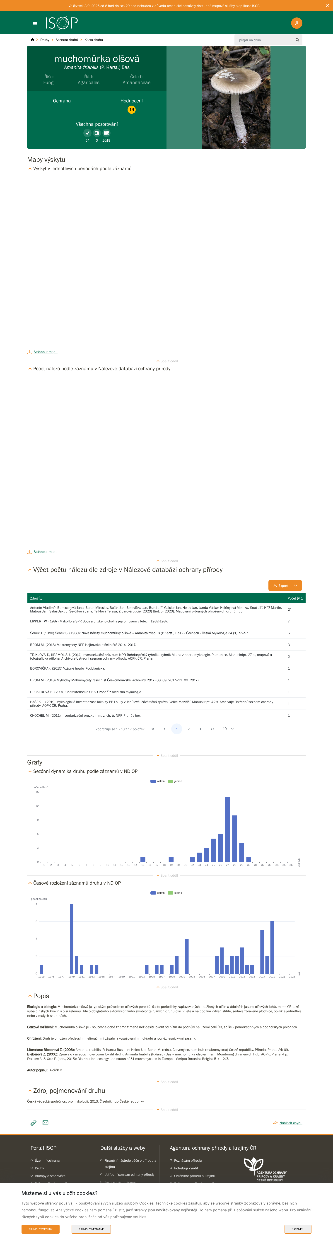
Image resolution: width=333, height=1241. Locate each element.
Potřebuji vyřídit (186, 1168)
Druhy (39, 1168)
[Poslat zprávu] (46, 1122)
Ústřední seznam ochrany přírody (129, 1174)
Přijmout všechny (40, 1229)
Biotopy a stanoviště (50, 1176)
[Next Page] (200, 728)
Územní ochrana (47, 1160)
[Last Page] (212, 728)
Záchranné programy (120, 1182)
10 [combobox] (225, 728)
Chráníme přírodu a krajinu (194, 1176)
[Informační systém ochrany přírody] (62, 23)
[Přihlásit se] (296, 23)
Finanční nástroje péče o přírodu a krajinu (130, 1163)
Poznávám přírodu (188, 1160)
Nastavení (298, 1229)
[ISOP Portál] (32, 39)
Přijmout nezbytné (91, 1229)
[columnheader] (156, 598)
